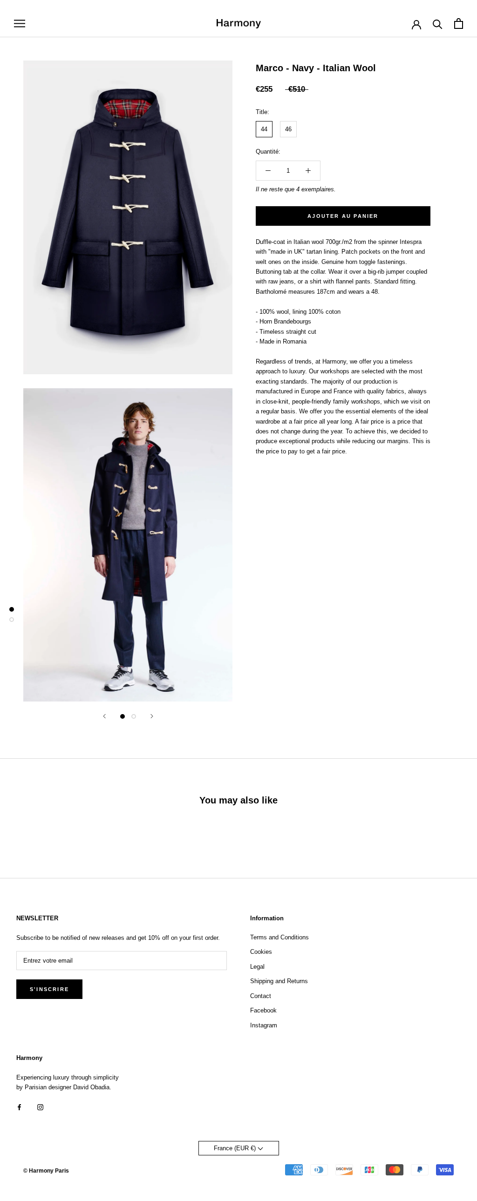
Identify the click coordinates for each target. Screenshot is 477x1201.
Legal (257, 966)
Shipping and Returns (279, 981)
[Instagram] (40, 1107)
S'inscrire (49, 989)
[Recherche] (438, 23)
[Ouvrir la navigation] (19, 23)
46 (288, 129)
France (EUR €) (236, 1148)
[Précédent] (104, 716)
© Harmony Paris (46, 1170)
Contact (260, 995)
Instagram (263, 1025)
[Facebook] (19, 1107)
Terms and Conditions (279, 937)
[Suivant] (151, 716)
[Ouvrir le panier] (458, 23)
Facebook (263, 1010)
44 (264, 129)
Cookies (261, 951)
